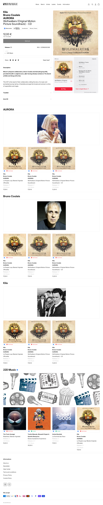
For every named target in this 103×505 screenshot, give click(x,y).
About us (6, 463)
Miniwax (9, 502)
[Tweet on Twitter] (15, 60)
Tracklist (6, 93)
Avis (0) (5, 99)
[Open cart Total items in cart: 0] (99, 4)
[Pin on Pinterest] (13, 60)
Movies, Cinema (33, 28)
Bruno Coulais (11, 15)
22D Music (10, 53)
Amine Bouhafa (57, 434)
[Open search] (92, 4)
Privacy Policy (7, 475)
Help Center (6, 469)
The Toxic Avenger (9, 434)
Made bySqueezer (18, 28)
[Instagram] (5, 484)
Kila (5, 11)
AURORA (8, 18)
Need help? (46, 60)
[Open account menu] (95, 4)
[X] (9, 484)
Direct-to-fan (9, 28)
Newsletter (6, 466)
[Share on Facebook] (10, 60)
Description (6, 67)
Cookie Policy (7, 478)
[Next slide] (97, 419)
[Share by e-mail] (18, 60)
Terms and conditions (9, 472)
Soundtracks (25, 28)
